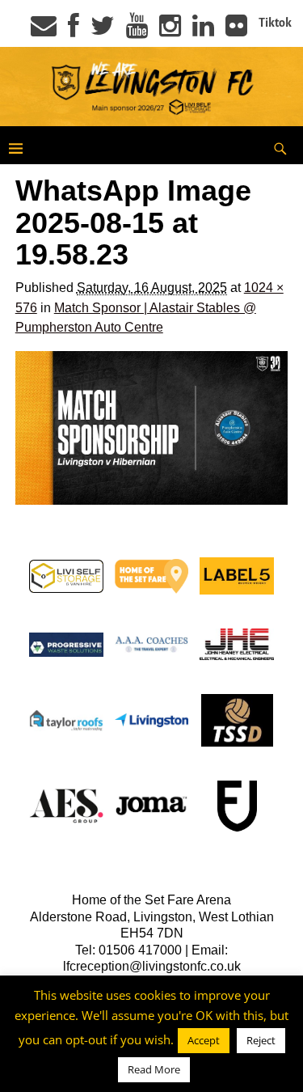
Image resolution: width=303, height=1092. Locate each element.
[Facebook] (73, 30)
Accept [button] (203, 1040)
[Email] (44, 30)
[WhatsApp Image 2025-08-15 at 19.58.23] (151, 428)
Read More (154, 1069)
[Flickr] (236, 30)
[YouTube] (137, 30)
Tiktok (275, 22)
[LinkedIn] (203, 30)
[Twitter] (102, 30)
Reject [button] (261, 1040)
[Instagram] (170, 30)
